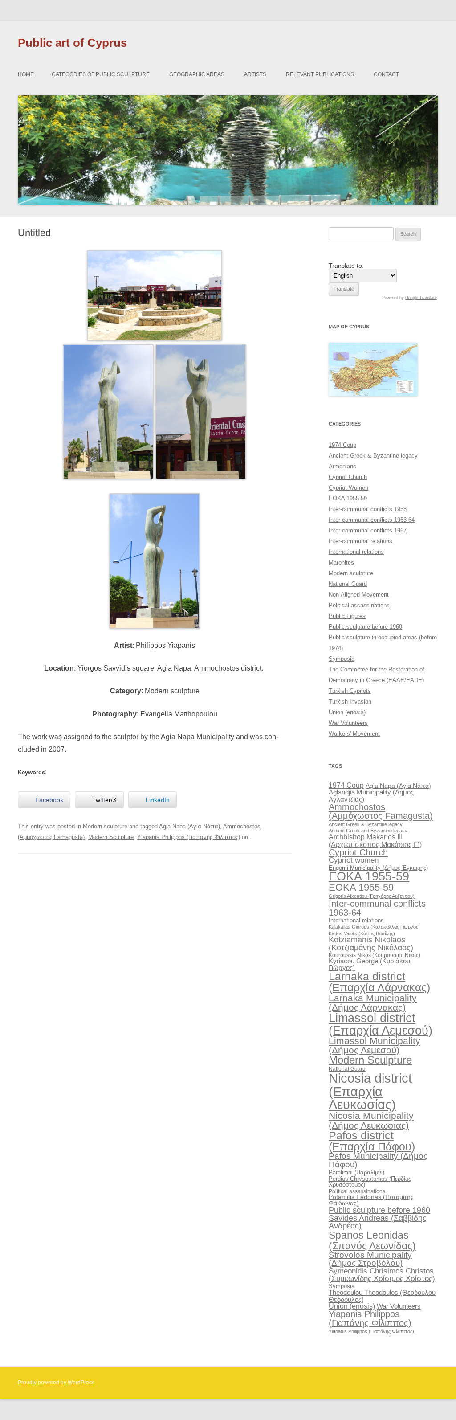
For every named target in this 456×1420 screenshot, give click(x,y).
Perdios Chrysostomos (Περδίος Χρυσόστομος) (370, 1181)
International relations (356, 551)
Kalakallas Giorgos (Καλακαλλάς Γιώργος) (374, 926)
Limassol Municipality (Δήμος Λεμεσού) (374, 1045)
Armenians (342, 466)
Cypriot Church (348, 477)
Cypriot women (354, 860)
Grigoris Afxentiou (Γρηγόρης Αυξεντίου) (372, 896)
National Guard (348, 584)
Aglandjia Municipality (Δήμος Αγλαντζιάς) (371, 795)
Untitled (32, 893)
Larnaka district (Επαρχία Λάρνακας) (379, 982)
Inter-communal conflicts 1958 (368, 509)
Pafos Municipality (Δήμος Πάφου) (378, 1160)
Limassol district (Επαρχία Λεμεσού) (380, 1024)
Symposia (341, 658)
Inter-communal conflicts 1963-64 (372, 519)
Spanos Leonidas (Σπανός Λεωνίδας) (372, 1240)
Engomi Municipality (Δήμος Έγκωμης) (378, 867)
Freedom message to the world (243, 893)
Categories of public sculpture (101, 74)
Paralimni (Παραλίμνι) (356, 1172)
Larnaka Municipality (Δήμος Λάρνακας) (373, 1002)
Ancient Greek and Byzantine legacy (368, 830)
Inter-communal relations (360, 541)
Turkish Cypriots (350, 690)
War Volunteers (348, 723)
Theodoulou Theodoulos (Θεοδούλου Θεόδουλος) (382, 1296)
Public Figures (347, 616)
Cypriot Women (348, 487)
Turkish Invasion (350, 701)
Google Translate (421, 297)
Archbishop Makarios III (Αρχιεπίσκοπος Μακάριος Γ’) (375, 840)
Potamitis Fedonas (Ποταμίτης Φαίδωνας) (371, 1200)
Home (26, 74)
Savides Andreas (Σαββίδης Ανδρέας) (378, 1222)
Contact (386, 74)
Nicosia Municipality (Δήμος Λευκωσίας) (371, 1120)
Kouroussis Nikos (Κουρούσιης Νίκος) (374, 955)
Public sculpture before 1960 (365, 626)
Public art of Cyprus (72, 42)
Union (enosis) (347, 712)
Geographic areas (196, 74)
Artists (255, 74)
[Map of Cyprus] (373, 393)
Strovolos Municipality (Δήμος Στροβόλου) (370, 1259)
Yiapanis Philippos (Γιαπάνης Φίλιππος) (188, 837)
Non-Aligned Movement (359, 594)
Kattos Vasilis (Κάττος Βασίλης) (362, 933)
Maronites (341, 562)
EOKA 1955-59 (348, 498)
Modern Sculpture (111, 837)
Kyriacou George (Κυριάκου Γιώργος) (369, 964)
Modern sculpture (105, 826)
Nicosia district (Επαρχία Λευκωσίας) (370, 1091)
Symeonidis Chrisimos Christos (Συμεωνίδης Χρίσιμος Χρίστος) (382, 1275)
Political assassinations (359, 605)
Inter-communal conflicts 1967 (368, 530)
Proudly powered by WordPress (56, 1382)
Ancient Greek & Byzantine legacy (373, 455)
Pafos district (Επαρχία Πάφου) (372, 1141)
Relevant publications (320, 74)
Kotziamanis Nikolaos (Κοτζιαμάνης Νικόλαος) (371, 943)
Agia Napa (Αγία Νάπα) (189, 826)
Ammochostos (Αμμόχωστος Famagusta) (381, 811)
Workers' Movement (354, 733)
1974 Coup (342, 445)
